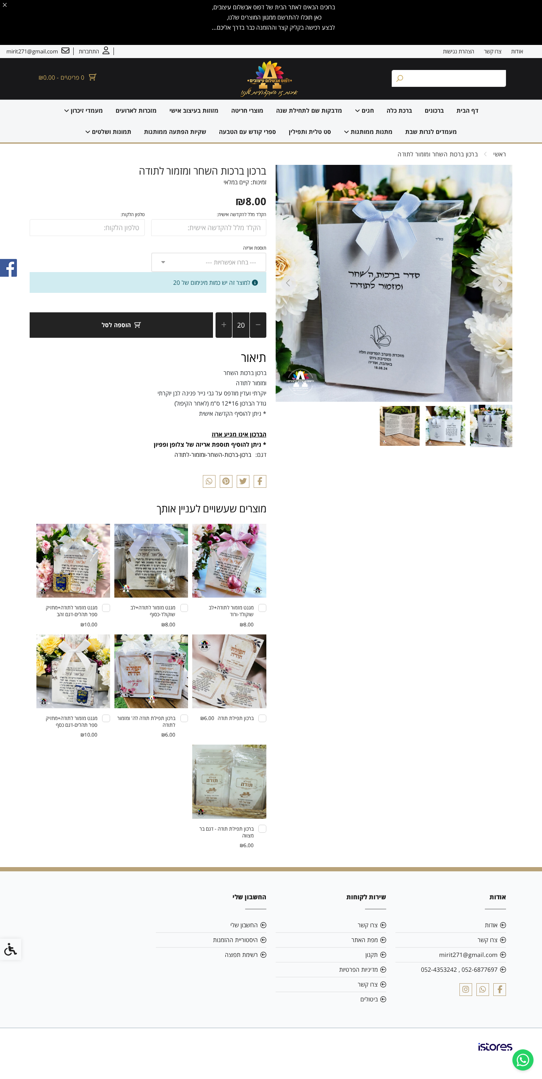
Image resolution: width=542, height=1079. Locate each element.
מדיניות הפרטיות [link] (358, 969)
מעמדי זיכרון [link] (86, 110)
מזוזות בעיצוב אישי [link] (193, 110)
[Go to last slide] (499, 283)
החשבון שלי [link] (244, 925)
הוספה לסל (116, 325)
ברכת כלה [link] (399, 110)
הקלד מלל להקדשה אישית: (241, 214)
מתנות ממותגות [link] (371, 132)
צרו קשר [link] (492, 51)
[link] (523, 1060)
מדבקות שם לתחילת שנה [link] (309, 110)
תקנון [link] (371, 955)
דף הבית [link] (467, 110)
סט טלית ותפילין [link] (310, 132)
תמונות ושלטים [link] (110, 132)
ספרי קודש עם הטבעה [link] (247, 132)
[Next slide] (288, 283)
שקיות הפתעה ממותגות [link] (175, 132)
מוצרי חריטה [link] (247, 110)
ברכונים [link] (434, 110)
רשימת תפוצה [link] (241, 955)
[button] (491, 426)
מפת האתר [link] (364, 940)
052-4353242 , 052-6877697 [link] (459, 969)
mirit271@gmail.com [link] (468, 955)
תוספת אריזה (254, 248)
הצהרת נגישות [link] (458, 51)
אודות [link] (517, 51)
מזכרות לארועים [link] (136, 110)
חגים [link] (367, 110)
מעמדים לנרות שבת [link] (431, 132)
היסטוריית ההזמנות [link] (235, 940)
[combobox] (208, 262)
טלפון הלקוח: (133, 214)
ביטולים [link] (369, 999)
